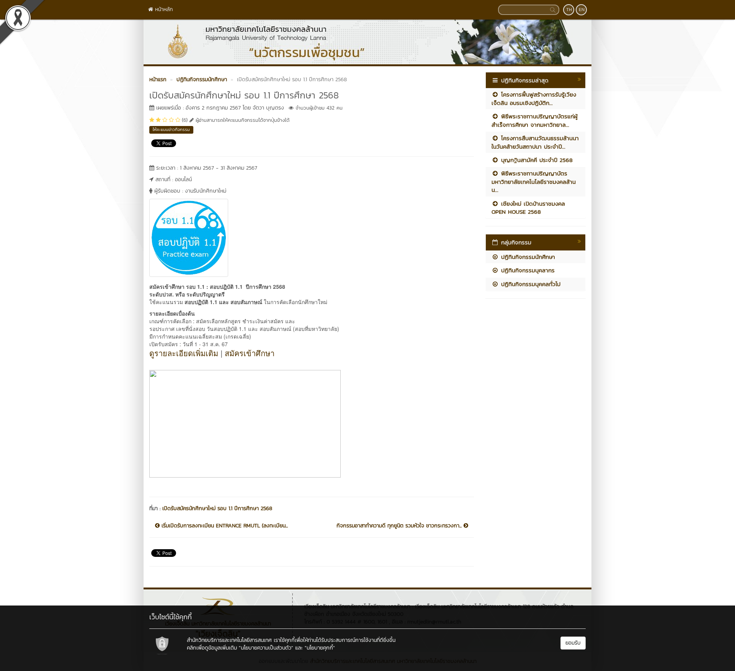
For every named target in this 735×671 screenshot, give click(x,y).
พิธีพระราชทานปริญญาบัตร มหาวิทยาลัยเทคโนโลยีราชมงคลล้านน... (534, 181)
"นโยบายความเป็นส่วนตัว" (266, 648)
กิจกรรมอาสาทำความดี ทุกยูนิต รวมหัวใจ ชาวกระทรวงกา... (400, 526)
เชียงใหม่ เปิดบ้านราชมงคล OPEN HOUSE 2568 (528, 207)
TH (569, 9)
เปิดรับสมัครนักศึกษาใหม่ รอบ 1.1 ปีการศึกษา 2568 (217, 508)
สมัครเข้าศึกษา (249, 352)
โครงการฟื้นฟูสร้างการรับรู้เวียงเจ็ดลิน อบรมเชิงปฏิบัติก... (534, 98)
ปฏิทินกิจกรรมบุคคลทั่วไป (529, 284)
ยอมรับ (573, 643)
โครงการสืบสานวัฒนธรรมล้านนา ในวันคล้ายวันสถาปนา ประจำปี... (535, 142)
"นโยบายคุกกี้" (320, 648)
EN (582, 9)
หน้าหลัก (163, 9)
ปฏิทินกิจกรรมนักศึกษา (527, 256)
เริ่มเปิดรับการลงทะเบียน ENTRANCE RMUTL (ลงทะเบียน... (224, 526)
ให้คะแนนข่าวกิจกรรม (171, 129)
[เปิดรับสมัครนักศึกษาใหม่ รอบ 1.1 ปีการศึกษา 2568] (188, 237)
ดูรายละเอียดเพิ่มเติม (183, 352)
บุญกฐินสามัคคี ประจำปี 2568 (536, 159)
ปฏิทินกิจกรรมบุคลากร (527, 270)
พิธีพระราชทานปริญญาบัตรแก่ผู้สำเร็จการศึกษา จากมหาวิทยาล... (535, 120)
